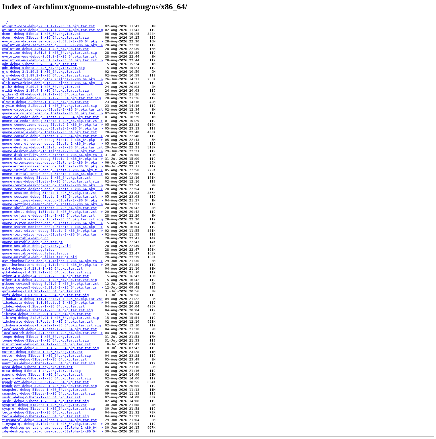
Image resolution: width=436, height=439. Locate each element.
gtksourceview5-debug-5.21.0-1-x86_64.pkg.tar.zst (50, 284)
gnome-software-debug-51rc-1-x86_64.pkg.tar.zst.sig (52, 219)
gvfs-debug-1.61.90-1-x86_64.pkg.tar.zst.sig (45, 295)
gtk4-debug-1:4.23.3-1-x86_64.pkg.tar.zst (42, 268)
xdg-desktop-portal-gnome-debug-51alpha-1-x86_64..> (52, 427)
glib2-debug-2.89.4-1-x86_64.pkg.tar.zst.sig (45, 90)
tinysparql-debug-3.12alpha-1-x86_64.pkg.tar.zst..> (52, 424)
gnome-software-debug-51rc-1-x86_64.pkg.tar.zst (48, 215)
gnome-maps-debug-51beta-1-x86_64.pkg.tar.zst (46, 177)
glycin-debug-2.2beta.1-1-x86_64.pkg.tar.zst (45, 102)
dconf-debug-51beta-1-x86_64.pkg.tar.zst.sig (45, 37)
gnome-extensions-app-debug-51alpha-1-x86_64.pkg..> (52, 162)
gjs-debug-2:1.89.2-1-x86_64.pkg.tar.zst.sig (45, 75)
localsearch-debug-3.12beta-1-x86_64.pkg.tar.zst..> (52, 333)
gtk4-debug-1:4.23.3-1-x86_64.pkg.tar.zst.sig (46, 272)
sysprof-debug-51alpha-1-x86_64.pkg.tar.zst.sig (48, 408)
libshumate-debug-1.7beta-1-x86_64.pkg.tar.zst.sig (51, 325)
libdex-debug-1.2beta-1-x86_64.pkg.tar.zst (43, 306)
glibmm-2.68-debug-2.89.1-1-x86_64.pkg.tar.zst (47, 94)
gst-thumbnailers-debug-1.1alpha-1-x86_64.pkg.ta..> (52, 261)
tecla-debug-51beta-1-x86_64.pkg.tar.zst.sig (45, 416)
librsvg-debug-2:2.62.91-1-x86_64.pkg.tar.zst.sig (50, 318)
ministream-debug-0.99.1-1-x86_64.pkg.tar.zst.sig (50, 348)
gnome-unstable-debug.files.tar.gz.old (39, 257)
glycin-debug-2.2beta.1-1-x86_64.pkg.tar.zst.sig (49, 106)
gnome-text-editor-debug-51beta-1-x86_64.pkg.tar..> (52, 231)
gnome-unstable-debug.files (28, 249)
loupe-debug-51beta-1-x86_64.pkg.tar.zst (41, 337)
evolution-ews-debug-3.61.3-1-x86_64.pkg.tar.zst (49, 56)
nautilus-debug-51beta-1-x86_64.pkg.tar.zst (44, 359)
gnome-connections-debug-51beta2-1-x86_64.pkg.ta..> (52, 124)
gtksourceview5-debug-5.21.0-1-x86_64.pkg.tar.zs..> (52, 287)
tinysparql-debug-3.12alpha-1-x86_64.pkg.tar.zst (49, 420)
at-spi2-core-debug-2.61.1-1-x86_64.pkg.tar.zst (48, 26)
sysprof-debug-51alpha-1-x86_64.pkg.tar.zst (44, 405)
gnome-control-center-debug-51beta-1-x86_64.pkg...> (52, 140)
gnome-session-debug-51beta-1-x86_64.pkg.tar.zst (49, 193)
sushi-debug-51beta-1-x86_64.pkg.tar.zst (41, 397)
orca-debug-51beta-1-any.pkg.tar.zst (37, 367)
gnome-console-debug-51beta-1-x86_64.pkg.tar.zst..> (52, 136)
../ (5, 22)
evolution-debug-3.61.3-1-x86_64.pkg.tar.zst (45, 49)
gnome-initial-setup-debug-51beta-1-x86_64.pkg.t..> (52, 170)
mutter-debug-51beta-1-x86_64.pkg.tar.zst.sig (46, 355)
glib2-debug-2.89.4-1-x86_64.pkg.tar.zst (41, 87)
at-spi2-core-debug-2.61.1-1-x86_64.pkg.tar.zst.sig (52, 30)
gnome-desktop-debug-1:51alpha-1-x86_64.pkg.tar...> (52, 151)
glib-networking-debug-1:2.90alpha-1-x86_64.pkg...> (52, 79)
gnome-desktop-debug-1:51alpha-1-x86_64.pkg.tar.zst (52, 147)
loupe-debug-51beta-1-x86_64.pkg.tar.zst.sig (45, 340)
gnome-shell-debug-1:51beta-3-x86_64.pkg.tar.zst (49, 208)
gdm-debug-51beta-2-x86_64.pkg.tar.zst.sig (43, 68)
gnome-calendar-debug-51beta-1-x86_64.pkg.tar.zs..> (52, 121)
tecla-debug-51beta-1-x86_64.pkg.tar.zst (41, 412)
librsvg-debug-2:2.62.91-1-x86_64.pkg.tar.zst (46, 314)
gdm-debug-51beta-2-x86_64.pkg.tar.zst (39, 64)
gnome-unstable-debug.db (25, 238)
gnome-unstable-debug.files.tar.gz (35, 253)
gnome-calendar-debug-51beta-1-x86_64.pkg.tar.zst (50, 117)
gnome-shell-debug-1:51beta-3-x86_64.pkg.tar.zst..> (52, 212)
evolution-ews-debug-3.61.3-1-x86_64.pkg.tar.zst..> (52, 60)
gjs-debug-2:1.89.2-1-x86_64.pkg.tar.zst (41, 71)
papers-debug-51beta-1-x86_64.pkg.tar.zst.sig (46, 378)
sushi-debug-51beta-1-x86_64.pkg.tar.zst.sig (45, 401)
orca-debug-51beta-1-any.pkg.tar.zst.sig (41, 371)
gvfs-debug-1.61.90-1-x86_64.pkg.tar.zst (41, 291)
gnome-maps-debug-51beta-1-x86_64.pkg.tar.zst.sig (50, 181)
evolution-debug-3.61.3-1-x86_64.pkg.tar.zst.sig (49, 53)
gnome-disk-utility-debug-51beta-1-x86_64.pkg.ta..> (52, 155)
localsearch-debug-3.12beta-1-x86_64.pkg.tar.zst (49, 329)
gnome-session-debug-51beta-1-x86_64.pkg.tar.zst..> (52, 196)
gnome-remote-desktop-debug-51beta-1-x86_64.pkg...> (52, 185)
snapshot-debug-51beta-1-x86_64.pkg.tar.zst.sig (48, 393)
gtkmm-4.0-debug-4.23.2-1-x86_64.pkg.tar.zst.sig (49, 280)
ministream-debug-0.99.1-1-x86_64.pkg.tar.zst (46, 344)
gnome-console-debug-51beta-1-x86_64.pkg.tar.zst (49, 132)
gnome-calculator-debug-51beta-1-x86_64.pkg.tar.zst (52, 109)
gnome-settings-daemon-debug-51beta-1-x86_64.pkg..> (52, 200)
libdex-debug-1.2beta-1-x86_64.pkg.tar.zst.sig (47, 310)
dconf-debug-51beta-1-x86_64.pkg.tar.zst (41, 34)
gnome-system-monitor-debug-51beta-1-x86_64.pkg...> (52, 223)
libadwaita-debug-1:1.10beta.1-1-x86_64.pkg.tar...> (52, 302)
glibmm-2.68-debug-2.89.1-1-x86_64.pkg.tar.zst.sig (51, 98)
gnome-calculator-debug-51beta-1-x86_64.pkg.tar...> (52, 113)
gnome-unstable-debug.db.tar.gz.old (36, 246)
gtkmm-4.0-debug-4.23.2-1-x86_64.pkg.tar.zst (45, 276)
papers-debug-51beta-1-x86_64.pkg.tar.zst (42, 374)
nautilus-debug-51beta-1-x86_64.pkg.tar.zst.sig (48, 363)
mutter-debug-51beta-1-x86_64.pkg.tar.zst (42, 352)
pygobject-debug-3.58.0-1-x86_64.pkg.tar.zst (45, 382)
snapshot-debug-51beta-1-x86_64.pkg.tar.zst (44, 390)
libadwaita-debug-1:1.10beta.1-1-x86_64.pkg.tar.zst (52, 299)
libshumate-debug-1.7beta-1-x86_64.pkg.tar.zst (47, 321)
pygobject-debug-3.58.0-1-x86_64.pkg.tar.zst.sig (49, 386)
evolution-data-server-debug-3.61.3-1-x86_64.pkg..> (52, 41)
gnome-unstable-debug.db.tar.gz (32, 242)
